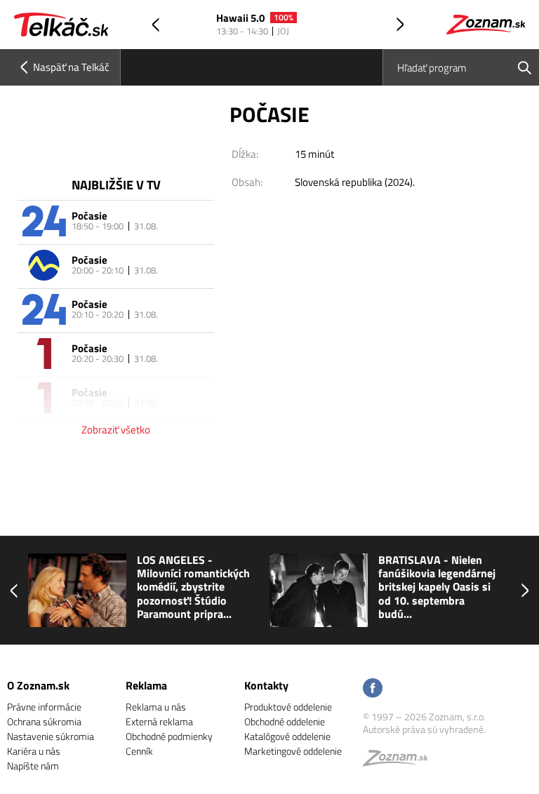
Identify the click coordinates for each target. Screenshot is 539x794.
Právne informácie (44, 706)
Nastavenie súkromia (50, 736)
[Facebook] (372, 689)
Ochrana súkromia (44, 721)
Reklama (146, 685)
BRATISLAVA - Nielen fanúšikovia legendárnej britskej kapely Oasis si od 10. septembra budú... (347, 587)
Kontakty (266, 685)
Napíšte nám (33, 765)
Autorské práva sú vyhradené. (424, 729)
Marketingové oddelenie (293, 750)
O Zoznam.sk (38, 685)
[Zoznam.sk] (400, 761)
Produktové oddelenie (288, 706)
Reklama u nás (156, 706)
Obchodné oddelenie (284, 721)
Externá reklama (159, 721)
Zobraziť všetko (115, 430)
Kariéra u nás (33, 750)
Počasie (89, 215)
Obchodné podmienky (169, 736)
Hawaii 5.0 (240, 19)
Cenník (139, 750)
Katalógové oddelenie (287, 736)
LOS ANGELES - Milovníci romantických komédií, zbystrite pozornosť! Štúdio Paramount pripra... (103, 587)
